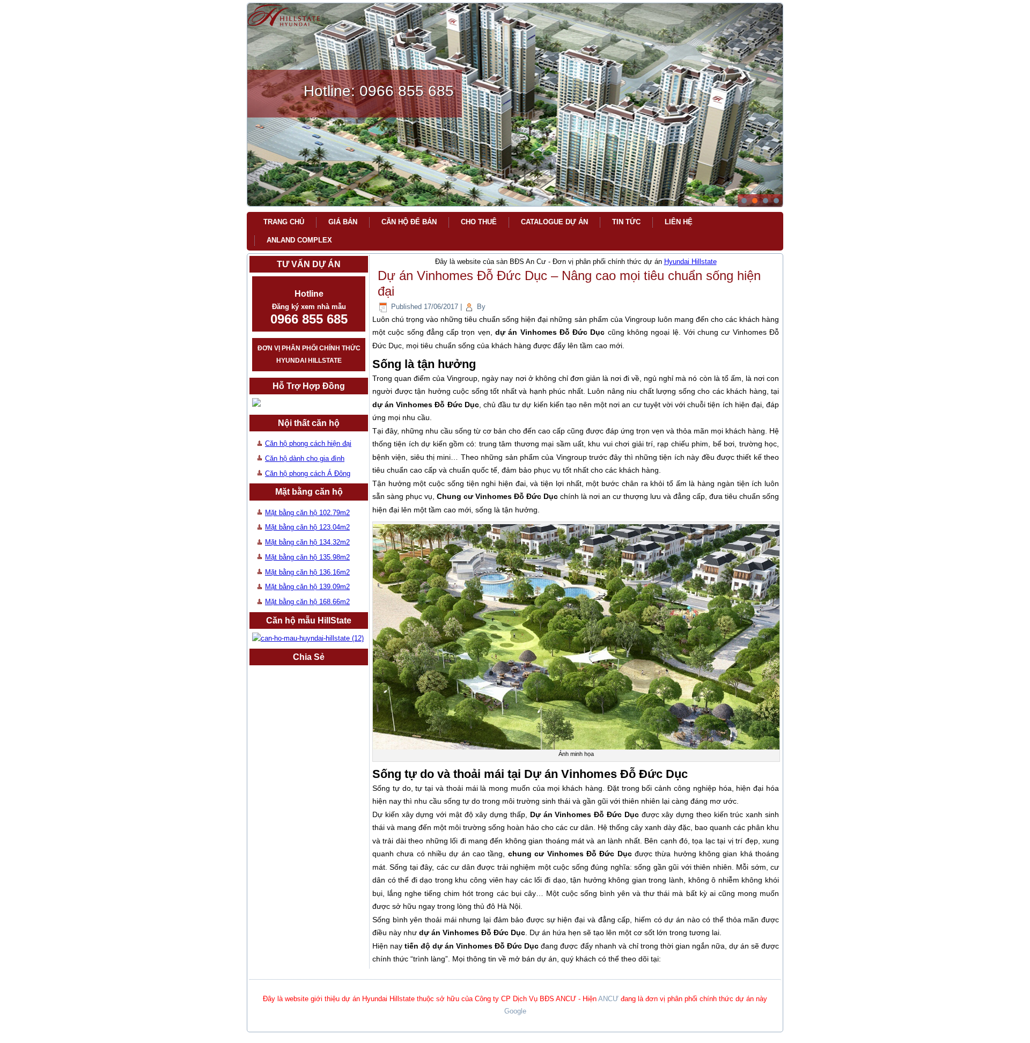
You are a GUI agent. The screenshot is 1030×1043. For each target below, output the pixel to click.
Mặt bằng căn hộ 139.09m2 (307, 587)
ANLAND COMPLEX (299, 240)
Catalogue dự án (554, 222)
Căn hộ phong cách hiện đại (308, 443)
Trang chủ (283, 222)
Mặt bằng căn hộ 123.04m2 (307, 527)
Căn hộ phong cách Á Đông (307, 473)
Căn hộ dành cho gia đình (304, 458)
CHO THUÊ (479, 222)
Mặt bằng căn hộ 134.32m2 (307, 542)
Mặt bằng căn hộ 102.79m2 (307, 513)
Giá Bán (342, 222)
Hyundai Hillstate (690, 262)
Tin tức (626, 222)
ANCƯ (608, 999)
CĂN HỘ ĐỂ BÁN (409, 222)
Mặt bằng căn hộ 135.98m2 (307, 557)
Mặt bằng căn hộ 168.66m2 (307, 602)
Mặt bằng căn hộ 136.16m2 (307, 572)
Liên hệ (679, 222)
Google (515, 1011)
